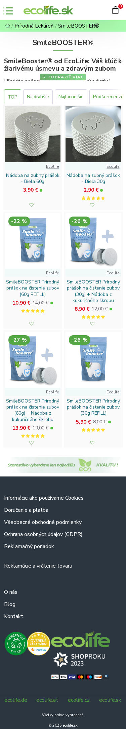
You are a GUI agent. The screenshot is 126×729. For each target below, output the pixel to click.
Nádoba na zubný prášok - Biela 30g (93, 178)
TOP (12, 97)
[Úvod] (7, 26)
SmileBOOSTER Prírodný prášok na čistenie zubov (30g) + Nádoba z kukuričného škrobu (93, 291)
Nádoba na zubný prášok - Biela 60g (32, 178)
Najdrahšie (38, 96)
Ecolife (52, 166)
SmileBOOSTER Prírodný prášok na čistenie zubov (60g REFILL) (32, 288)
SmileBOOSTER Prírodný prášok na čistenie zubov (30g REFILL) (93, 407)
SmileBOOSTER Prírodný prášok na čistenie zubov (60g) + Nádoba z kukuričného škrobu (32, 410)
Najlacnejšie (71, 96)
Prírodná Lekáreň (34, 26)
